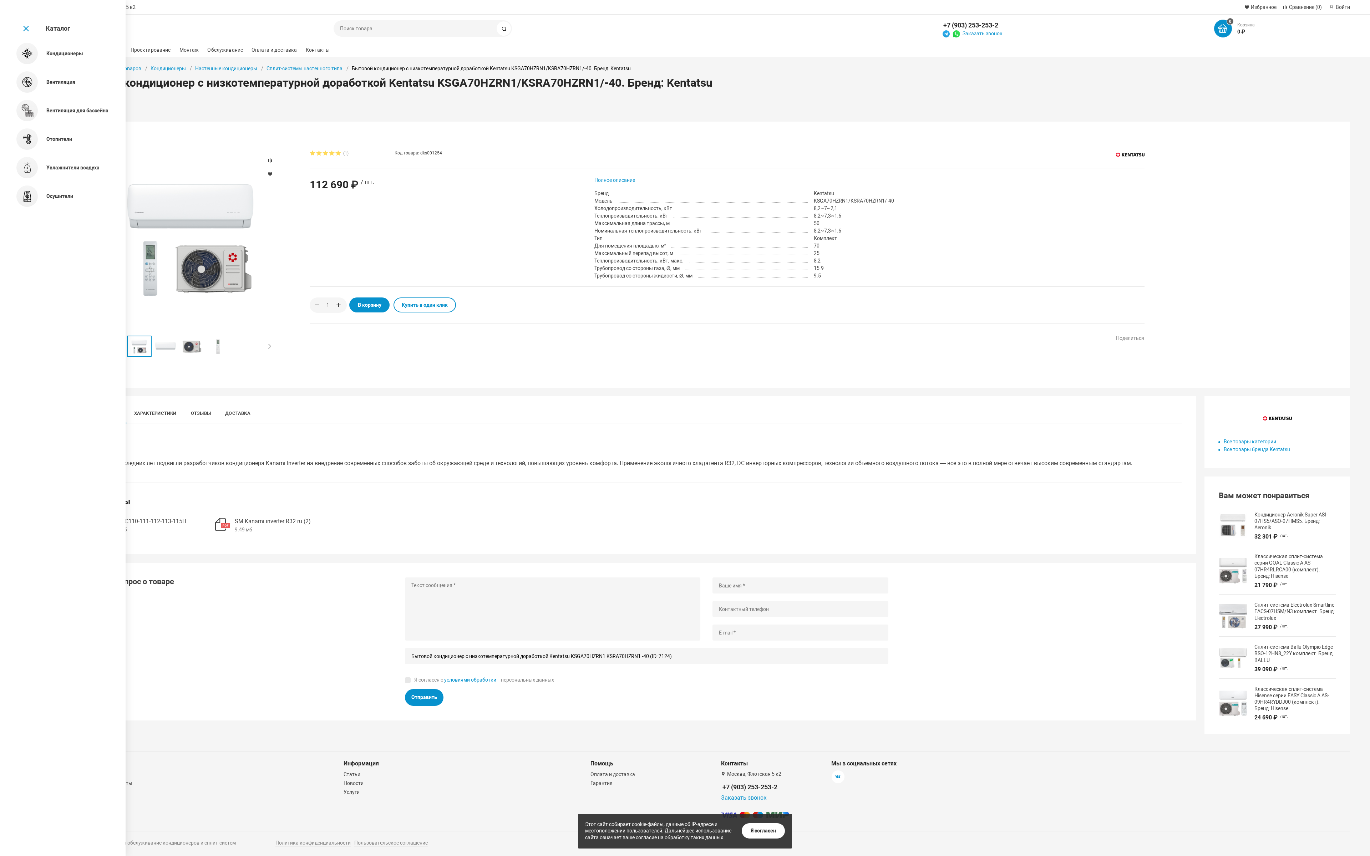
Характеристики (155, 413)
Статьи (352, 774)
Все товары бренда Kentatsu (1257, 449)
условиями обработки (470, 680)
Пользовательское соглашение (391, 843)
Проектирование (151, 50)
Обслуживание (225, 50)
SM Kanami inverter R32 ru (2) (273, 521)
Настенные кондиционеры (226, 68)
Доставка (237, 413)
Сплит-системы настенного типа (304, 68)
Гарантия (601, 783)
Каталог (58, 28)
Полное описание (614, 180)
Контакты (318, 50)
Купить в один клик (425, 305)
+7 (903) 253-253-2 (970, 25)
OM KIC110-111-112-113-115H (148, 521)
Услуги (352, 792)
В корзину (369, 305)
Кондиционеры (168, 68)
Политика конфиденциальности (313, 843)
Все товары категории (1250, 441)
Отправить (424, 697)
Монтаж (189, 50)
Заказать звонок (983, 33)
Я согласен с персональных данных (484, 680)
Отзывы (201, 413)
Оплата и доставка (274, 50)
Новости (354, 783)
